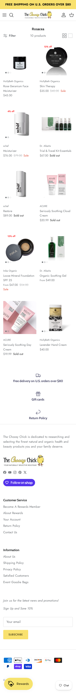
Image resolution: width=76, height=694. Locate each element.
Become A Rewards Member (21, 506)
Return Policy (11, 526)
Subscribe (16, 634)
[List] (70, 35)
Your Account (11, 519)
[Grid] (64, 35)
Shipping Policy (13, 563)
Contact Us (10, 532)
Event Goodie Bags (15, 582)
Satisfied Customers (16, 575)
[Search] (13, 15)
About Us (9, 556)
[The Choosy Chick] (38, 15)
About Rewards (13, 513)
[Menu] (4, 15)
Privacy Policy (12, 569)
